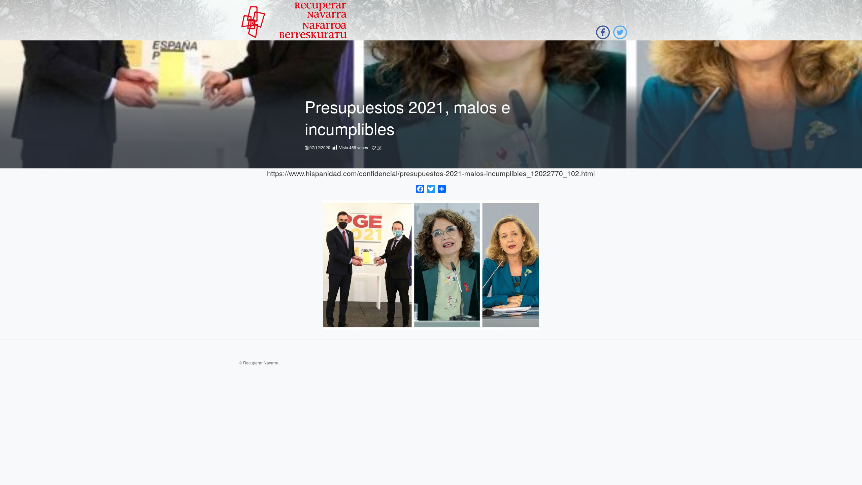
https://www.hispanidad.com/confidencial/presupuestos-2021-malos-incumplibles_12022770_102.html (431, 173)
